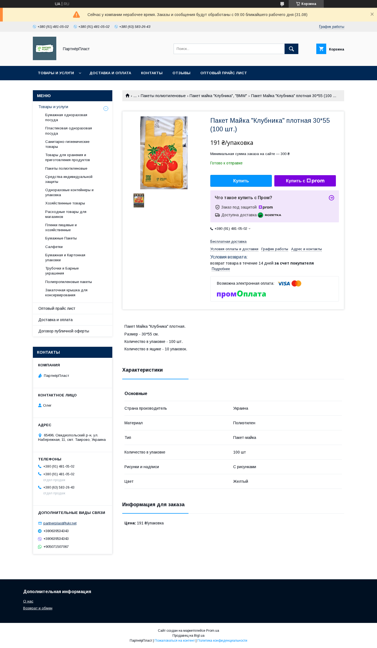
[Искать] (291, 49)
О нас (28, 601)
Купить (241, 180)
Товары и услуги (56, 73)
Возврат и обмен (37, 608)
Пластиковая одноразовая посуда (68, 130)
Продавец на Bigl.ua (188, 636)
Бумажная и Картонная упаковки (65, 257)
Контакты (152, 73)
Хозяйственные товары (65, 203)
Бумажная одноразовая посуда (66, 117)
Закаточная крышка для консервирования (66, 292)
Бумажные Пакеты (61, 238)
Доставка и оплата (110, 73)
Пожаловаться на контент (175, 640)
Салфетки (54, 247)
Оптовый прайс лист (223, 73)
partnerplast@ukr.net (59, 523)
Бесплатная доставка (228, 241)
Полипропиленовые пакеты (68, 282)
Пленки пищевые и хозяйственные (61, 227)
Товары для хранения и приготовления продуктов (67, 157)
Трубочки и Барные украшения (62, 270)
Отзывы (181, 73)
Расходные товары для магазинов (65, 214)
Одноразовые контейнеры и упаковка (69, 192)
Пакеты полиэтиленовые (163, 96)
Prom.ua (212, 631)
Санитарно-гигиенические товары (67, 144)
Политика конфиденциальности (222, 640)
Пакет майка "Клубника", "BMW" (218, 96)
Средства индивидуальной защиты (68, 179)
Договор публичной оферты (63, 331)
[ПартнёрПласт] (44, 59)
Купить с (295, 180)
